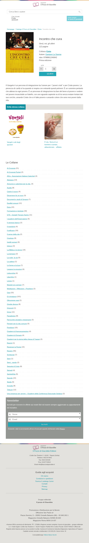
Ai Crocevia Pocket (14, 172)
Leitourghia (11, 273)
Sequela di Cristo (13, 366)
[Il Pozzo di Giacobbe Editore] (44, 4)
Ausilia (9, 188)
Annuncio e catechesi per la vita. (19, 184)
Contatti (44, 484)
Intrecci (9, 246)
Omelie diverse (12, 304)
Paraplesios (11, 316)
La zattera (10, 261)
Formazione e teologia (15, 211)
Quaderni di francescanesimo (18, 331)
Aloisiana (10, 180)
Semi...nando (12, 362)
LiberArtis (10, 277)
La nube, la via (12, 258)
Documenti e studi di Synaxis (17, 199)
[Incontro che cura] (20, 52)
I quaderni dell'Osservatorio (17, 219)
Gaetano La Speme (53, 54)
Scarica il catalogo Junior (44, 481)
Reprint (9, 343)
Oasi (8, 292)
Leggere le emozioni (14, 269)
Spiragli (9, 370)
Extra (9, 207)
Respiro (10, 351)
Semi (9, 359)
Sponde (10, 378)
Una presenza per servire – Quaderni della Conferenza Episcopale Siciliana (34, 394)
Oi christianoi (11, 296)
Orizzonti (10, 308)
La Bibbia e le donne (14, 250)
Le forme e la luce (13, 265)
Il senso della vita (13, 234)
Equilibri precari (12, 203)
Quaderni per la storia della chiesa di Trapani (23, 339)
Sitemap (44, 489)
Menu (3, 4)
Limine (9, 281)
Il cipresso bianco (13, 223)
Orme (9, 312)
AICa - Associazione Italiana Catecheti (21, 176)
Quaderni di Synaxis (14, 335)
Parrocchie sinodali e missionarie (19, 320)
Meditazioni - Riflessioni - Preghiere (20, 289)
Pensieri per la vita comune (17, 324)
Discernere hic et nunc (15, 195)
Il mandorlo (11, 226)
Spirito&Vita (11, 374)
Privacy (62, 429)
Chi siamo (44, 476)
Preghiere (10, 327)
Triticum (10, 390)
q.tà (42, 65)
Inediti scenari (12, 242)
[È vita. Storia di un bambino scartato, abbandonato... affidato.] (53, 126)
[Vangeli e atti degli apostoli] (16, 126)
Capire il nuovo (12, 191)
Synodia (10, 386)
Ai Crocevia (11, 168)
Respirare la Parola (14, 347)
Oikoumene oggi (13, 300)
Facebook (8, 18)
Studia (9, 382)
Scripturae (10, 355)
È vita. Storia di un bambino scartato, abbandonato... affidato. (53, 144)
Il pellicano (11, 230)
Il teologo (10, 238)
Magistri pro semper (14, 285)
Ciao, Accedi (15, 18)
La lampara (11, 254)
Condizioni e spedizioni (44, 478)
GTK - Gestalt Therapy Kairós (18, 215)
